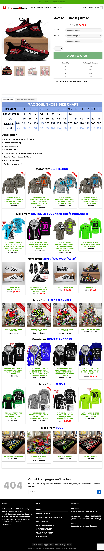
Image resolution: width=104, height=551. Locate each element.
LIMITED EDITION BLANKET (90, 329)
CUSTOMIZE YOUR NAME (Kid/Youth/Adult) (59, 214)
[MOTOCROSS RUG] (65, 442)
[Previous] (5, 40)
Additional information (26, 100)
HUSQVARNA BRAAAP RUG (13, 457)
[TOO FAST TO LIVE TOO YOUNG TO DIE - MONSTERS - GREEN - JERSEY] (13, 399)
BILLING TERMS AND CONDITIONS (49, 517)
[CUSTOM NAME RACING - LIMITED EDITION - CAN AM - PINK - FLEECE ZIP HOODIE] (39, 228)
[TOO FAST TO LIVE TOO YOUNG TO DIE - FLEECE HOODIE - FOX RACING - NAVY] (90, 354)
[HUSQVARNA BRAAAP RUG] (13, 442)
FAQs (38, 509)
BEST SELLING (59, 169)
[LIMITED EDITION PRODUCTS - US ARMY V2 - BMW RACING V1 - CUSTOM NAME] (90, 184)
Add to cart (78, 55)
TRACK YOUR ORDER (44, 7)
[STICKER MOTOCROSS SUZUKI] (39, 442)
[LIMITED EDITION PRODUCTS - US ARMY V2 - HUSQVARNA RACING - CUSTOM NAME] (13, 184)
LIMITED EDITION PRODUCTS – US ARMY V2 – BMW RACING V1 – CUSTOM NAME (90, 200)
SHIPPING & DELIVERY (45, 521)
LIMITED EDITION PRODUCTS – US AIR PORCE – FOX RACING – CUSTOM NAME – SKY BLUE (65, 200)
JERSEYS (59, 384)
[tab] (8, 100)
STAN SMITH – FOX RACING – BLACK (14, 288)
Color (55, 41)
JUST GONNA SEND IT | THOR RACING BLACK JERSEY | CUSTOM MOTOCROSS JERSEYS (64, 416)
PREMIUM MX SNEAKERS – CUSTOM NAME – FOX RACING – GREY (39, 289)
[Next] (47, 40)
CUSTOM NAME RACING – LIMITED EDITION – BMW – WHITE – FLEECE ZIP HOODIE (13, 371)
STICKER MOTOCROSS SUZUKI (39, 457)
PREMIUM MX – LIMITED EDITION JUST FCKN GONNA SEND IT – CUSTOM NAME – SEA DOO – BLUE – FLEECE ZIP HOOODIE (39, 372)
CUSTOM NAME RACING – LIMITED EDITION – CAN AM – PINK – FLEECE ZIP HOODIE (39, 245)
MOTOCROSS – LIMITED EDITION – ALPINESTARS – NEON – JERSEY (90, 415)
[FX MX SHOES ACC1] (90, 273)
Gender (56, 35)
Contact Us (57, 7)
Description (8, 100)
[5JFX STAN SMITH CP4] (65, 273)
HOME (33, 7)
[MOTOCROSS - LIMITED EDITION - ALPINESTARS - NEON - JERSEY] (90, 399)
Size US (56, 30)
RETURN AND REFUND (45, 525)
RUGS (59, 428)
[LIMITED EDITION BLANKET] (90, 315)
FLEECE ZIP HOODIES (59, 339)
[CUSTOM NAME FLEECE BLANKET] (13, 315)
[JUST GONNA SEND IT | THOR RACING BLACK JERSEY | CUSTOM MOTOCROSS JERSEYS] (65, 399)
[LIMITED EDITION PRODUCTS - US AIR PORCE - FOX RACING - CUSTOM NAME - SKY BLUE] (65, 184)
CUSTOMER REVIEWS (44, 529)
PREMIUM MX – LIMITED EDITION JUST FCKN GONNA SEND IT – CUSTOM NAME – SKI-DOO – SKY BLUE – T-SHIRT (14, 246)
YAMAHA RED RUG (90, 457)
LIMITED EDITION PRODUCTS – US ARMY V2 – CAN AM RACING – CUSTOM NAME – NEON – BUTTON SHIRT (64, 246)
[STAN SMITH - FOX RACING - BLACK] (13, 273)
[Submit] (99, 492)
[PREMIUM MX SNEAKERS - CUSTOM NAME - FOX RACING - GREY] (39, 273)
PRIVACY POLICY (43, 513)
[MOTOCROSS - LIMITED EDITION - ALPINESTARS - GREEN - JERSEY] (90, 228)
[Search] (79, 8)
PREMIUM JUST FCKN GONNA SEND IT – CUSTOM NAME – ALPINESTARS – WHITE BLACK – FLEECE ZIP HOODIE (65, 372)
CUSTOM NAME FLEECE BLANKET (13, 330)
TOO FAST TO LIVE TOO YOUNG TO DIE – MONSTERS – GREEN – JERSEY (13, 416)
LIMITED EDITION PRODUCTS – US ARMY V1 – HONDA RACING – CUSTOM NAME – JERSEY (39, 416)
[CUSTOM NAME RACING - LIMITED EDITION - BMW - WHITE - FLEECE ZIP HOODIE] (13, 354)
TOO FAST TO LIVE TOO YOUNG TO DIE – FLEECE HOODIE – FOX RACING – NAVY (90, 371)
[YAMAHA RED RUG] (90, 442)
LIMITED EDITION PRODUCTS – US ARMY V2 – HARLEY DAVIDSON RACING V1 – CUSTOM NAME (39, 201)
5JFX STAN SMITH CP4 (65, 288)
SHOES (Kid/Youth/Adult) (59, 258)
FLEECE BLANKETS (59, 300)
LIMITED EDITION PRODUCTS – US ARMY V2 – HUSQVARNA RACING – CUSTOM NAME (13, 200)
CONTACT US (41, 537)
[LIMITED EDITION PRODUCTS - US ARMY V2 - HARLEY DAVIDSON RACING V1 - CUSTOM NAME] (39, 184)
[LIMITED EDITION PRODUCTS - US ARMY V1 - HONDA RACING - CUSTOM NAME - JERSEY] (39, 399)
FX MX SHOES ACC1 (90, 288)
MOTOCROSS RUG (65, 457)
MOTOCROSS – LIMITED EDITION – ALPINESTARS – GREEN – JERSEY (90, 244)
